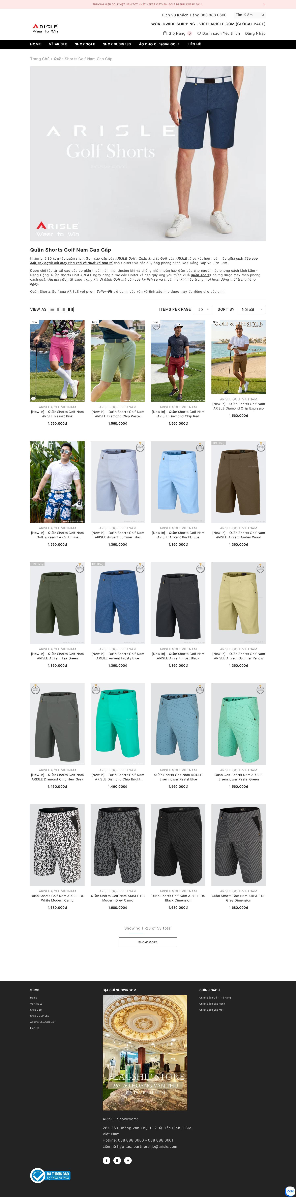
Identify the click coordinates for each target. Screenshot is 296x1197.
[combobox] (247, 15)
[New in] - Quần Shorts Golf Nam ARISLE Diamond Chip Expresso (238, 406)
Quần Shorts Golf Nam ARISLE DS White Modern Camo (57, 898)
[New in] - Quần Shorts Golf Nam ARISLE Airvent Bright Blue (178, 535)
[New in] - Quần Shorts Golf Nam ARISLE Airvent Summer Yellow (238, 656)
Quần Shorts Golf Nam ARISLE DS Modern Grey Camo (118, 898)
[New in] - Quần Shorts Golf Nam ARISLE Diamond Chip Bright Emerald (117, 777)
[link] (148, 153)
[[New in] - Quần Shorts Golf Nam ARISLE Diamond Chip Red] (178, 361)
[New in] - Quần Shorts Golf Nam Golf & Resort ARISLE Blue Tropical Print (57, 535)
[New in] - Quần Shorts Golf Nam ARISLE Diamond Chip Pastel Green (117, 414)
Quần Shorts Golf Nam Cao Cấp (83, 59)
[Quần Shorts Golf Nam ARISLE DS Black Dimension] (178, 845)
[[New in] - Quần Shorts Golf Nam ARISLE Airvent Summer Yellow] (238, 603)
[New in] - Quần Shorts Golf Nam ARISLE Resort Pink (57, 414)
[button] (52, 309)
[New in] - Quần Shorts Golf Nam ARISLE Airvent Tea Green (57, 656)
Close (264, 4)
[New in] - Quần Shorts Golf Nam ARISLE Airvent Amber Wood (238, 535)
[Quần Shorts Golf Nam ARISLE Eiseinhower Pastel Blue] (178, 724)
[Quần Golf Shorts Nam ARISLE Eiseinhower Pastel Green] (238, 724)
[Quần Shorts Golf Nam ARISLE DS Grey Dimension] (238, 845)
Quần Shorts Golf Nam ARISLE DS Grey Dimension (239, 898)
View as (38, 309)
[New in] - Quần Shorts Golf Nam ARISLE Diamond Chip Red (178, 414)
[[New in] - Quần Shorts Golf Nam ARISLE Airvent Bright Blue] (178, 482)
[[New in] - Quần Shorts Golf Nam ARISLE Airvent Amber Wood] (238, 482)
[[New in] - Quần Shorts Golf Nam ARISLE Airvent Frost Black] (178, 603)
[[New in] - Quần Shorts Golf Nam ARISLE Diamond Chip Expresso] (238, 357)
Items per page (175, 309)
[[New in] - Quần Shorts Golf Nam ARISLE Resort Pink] (57, 361)
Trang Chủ (39, 59)
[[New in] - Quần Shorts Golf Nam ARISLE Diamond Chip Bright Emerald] (118, 724)
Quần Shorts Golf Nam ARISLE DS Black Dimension (178, 898)
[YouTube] (128, 1160)
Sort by (226, 309)
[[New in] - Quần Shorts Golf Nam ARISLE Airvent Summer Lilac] (118, 482)
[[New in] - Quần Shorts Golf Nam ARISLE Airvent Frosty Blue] (118, 603)
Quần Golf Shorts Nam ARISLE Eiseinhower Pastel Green (239, 777)
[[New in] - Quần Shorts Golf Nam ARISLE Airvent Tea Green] (57, 603)
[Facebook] (106, 1160)
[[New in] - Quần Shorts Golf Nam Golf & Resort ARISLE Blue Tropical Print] (57, 482)
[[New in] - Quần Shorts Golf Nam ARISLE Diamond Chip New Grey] (57, 724)
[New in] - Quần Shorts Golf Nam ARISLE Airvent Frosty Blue (117, 656)
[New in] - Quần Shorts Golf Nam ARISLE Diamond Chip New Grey (57, 777)
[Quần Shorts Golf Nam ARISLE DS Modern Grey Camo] (118, 845)
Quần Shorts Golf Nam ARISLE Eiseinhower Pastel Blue (178, 777)
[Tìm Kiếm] (250, 15)
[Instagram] (117, 1160)
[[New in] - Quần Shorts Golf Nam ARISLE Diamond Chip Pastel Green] (118, 361)
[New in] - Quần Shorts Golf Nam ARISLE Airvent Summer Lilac (117, 535)
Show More (148, 942)
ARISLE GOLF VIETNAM (57, 407)
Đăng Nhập (255, 33)
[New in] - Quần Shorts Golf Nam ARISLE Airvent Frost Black (178, 656)
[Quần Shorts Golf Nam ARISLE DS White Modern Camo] (57, 845)
